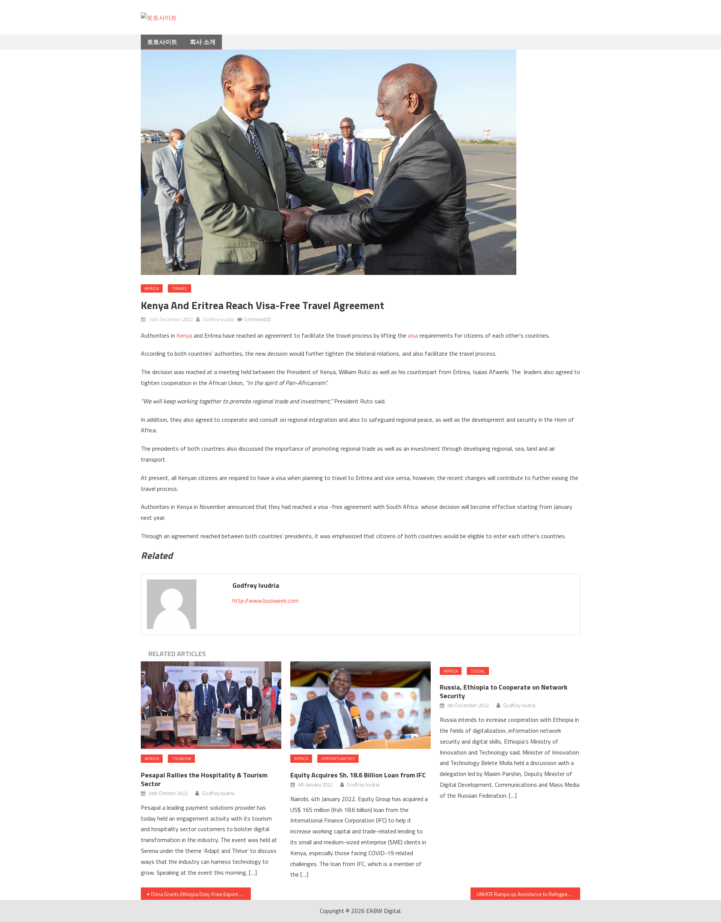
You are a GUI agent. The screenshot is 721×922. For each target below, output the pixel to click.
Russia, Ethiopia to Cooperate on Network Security (503, 691)
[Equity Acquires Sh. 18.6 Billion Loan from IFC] (360, 705)
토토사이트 (162, 41)
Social (478, 671)
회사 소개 (203, 41)
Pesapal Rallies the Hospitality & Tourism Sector (204, 779)
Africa (152, 288)
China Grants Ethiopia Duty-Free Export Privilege (201, 894)
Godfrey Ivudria (218, 319)
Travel (179, 288)
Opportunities (338, 758)
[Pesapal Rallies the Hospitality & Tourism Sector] (211, 705)
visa (413, 335)
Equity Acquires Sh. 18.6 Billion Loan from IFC (358, 775)
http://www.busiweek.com (265, 600)
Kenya (184, 335)
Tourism (181, 758)
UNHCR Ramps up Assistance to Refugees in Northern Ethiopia (529, 894)
